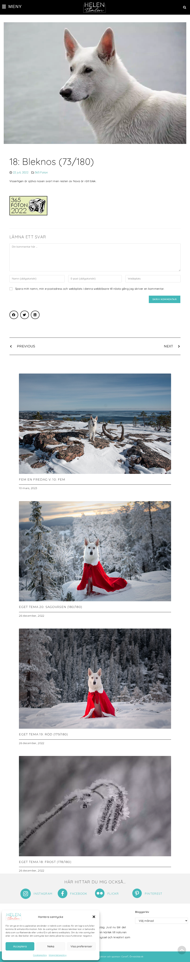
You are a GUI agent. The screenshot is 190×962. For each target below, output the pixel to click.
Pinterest (154, 893)
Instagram (43, 893)
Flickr (113, 893)
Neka (50, 946)
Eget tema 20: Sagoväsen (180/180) (50, 607)
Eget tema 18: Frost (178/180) (45, 862)
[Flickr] (99, 893)
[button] (94, 917)
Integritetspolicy (57, 955)
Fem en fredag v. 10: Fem (42, 479)
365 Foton (41, 172)
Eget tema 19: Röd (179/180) (43, 734)
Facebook (78, 893)
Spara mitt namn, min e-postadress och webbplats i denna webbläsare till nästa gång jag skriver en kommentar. (89, 288)
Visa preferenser (81, 946)
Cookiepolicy (40, 955)
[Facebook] (62, 893)
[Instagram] (25, 894)
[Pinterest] (137, 893)
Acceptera (20, 946)
